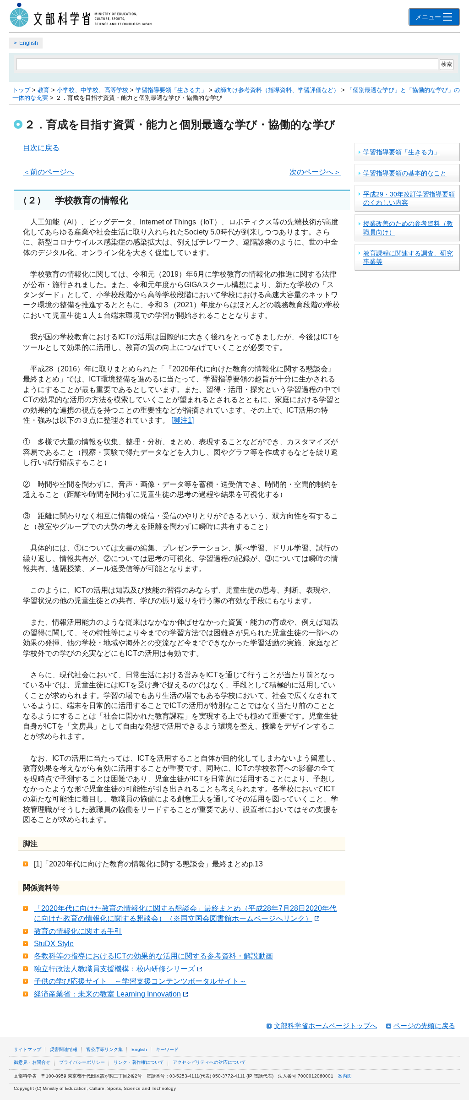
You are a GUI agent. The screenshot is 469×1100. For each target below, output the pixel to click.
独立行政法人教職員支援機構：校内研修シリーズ (114, 969)
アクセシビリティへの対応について (209, 1062)
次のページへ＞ (315, 172)
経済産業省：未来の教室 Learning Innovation (107, 994)
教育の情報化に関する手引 (78, 931)
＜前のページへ (48, 172)
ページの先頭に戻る (424, 1025)
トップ (21, 90)
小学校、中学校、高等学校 (92, 90)
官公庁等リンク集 (104, 1049)
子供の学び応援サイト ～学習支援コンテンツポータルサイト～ (140, 981)
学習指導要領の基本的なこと (405, 173)
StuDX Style (54, 944)
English (28, 43)
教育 (43, 90)
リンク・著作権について (139, 1062)
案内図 (345, 1075)
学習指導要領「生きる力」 (171, 90)
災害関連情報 (63, 1049)
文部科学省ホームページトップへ (325, 1025)
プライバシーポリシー (82, 1062)
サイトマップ (27, 1049)
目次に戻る (41, 148)
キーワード (167, 1049)
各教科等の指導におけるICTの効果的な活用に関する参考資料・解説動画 (153, 956)
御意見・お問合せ (32, 1062)
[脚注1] (182, 420)
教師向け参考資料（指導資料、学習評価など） (276, 90)
